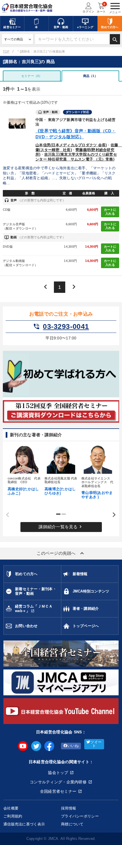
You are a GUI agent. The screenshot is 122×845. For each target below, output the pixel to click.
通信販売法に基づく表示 (24, 824)
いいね (73, 746)
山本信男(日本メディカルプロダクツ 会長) (71, 145)
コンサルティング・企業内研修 (58, 782)
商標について (72, 824)
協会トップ (58, 772)
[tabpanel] (24, 469)
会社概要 (10, 808)
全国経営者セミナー (58, 791)
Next (112, 515)
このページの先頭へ (61, 553)
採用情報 (68, 808)
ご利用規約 (12, 816)
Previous (6, 515)
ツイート (96, 744)
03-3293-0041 (61, 326)
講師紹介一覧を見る (61, 526)
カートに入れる (110, 211)
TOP (6, 51)
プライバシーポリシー (80, 816)
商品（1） (90, 76)
